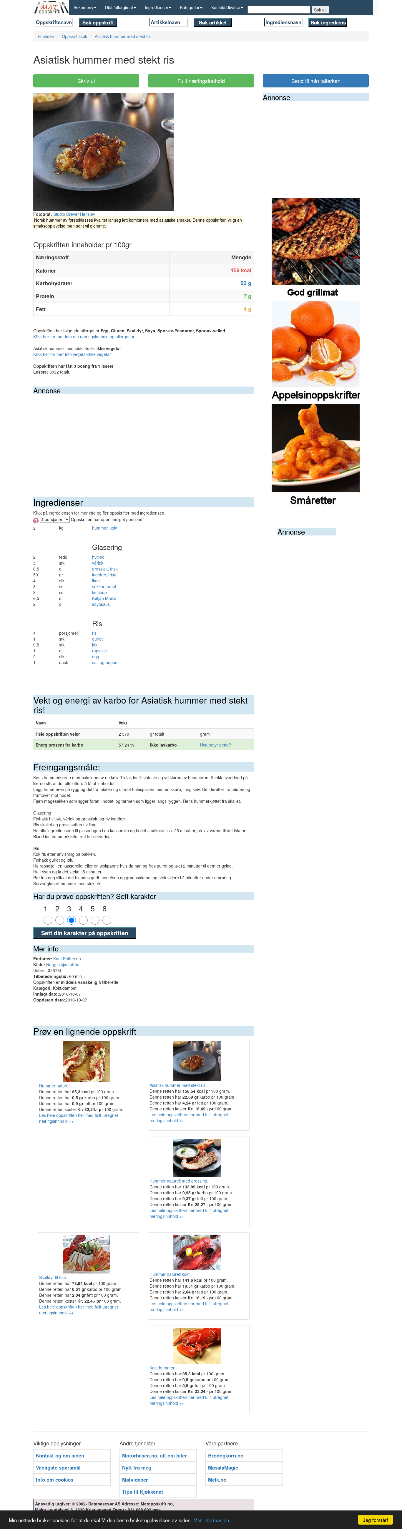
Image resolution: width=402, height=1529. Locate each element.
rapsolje (99, 651)
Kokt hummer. (162, 1368)
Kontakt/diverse (225, 7)
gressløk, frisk (105, 569)
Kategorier (190, 7)
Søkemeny (83, 7)
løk (94, 645)
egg (95, 656)
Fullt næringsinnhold (201, 80)
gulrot (97, 639)
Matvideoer (135, 1479)
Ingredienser (156, 7)
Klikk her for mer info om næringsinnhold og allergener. (84, 336)
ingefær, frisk (104, 575)
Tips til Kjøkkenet (142, 1491)
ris (94, 633)
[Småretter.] (316, 455)
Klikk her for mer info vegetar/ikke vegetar (72, 354)
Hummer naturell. (55, 1086)
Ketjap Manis (104, 598)
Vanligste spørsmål (58, 1467)
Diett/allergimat (119, 7)
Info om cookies (54, 1479)
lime (96, 580)
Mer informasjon (211, 1520)
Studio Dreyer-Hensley (74, 214)
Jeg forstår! (375, 1519)
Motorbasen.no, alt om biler (154, 1455)
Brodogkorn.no (225, 1455)
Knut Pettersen (67, 958)
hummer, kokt (104, 528)
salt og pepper (105, 662)
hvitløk (98, 557)
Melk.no (217, 1479)
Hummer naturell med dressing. (178, 1181)
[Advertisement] (143, 438)
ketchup (99, 592)
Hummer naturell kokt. (170, 1274)
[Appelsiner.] (316, 352)
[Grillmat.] (316, 249)
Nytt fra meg (136, 1467)
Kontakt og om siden (60, 1455)
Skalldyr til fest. (53, 1277)
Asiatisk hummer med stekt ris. (178, 1085)
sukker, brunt (104, 586)
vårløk (97, 563)
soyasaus (101, 604)
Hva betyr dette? (215, 745)
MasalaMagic (223, 1467)
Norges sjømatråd (62, 964)
